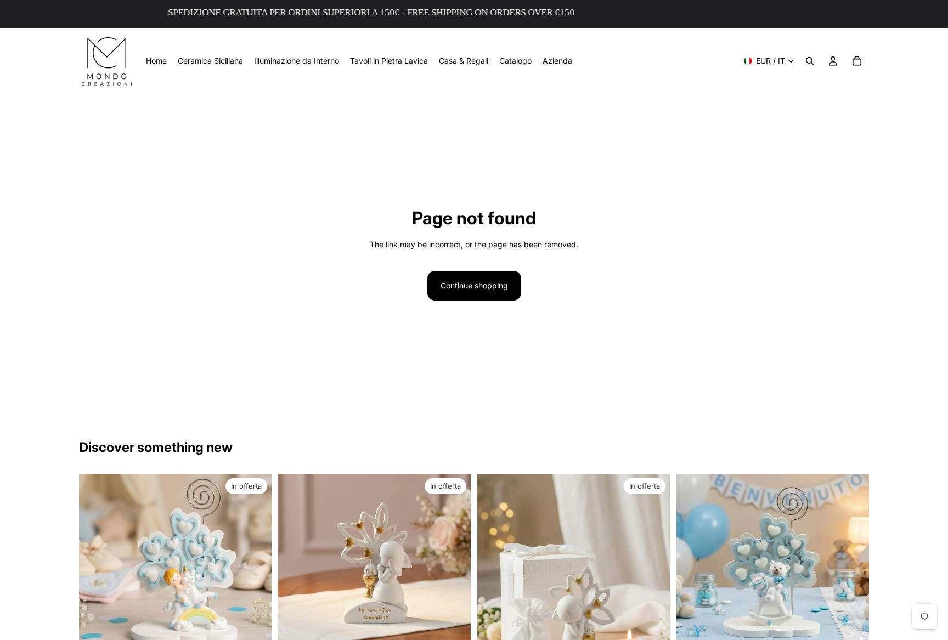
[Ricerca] (810, 61)
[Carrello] (857, 61)
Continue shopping (474, 285)
